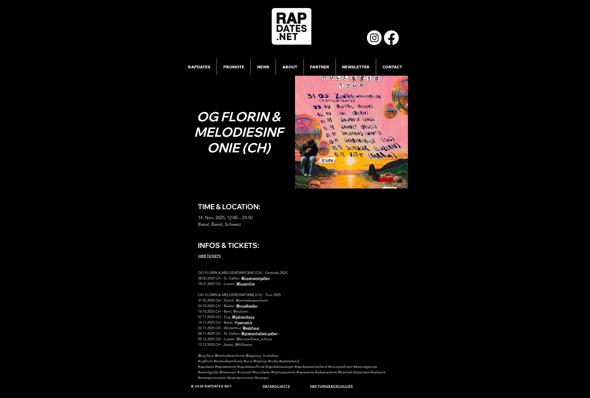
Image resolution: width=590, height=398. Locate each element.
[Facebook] (391, 37)
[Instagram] (374, 37)
